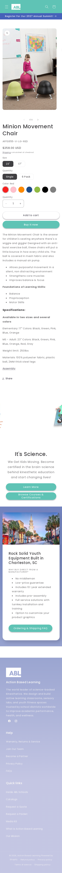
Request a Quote (16, 806)
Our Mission (13, 836)
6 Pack (26, 176)
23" (8, 163)
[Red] (6, 190)
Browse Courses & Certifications (31, 496)
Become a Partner (17, 756)
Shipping (7, 152)
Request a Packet (17, 814)
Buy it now (31, 224)
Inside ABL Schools (17, 792)
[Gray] (53, 190)
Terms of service (23, 864)
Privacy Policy (14, 763)
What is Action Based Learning (24, 828)
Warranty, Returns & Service (23, 741)
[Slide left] (24, 119)
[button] (6, 6)
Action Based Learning (29, 855)
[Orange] (21, 190)
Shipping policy (42, 864)
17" (20, 163)
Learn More (31, 487)
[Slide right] (38, 119)
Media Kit (11, 821)
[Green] (37, 190)
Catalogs (11, 799)
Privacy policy (45, 859)
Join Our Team (15, 749)
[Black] (45, 190)
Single (10, 176)
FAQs (9, 771)
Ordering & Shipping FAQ (30, 628)
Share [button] (9, 378)
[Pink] (13, 190)
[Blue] (29, 190)
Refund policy (28, 859)
